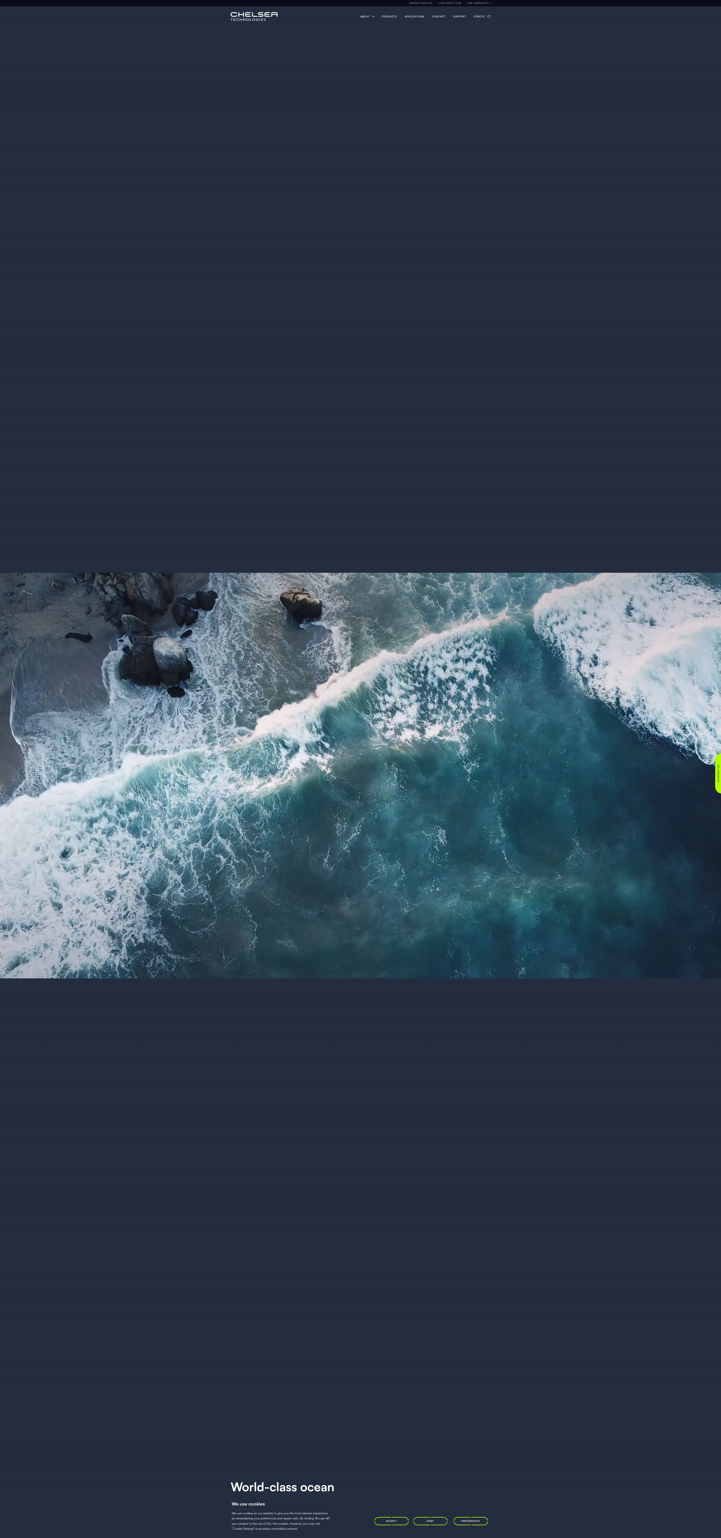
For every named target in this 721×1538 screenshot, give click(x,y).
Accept (391, 1521)
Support (459, 16)
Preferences (470, 1521)
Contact (439, 16)
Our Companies (477, 3)
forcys (479, 16)
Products (389, 16)
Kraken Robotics (421, 3)
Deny (430, 1521)
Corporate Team (450, 3)
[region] (360, 1516)
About (365, 16)
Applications (415, 16)
